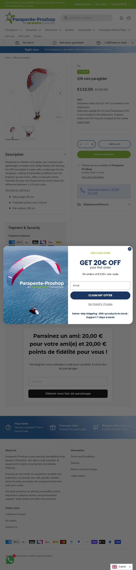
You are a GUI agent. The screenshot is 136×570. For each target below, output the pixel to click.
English (122, 566)
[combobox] (121, 567)
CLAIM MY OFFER (100, 295)
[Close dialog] (129, 249)
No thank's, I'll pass (100, 304)
